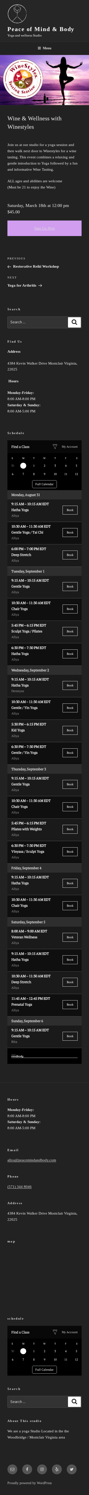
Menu (47, 48)
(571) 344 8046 (19, 1187)
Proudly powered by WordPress (29, 1483)
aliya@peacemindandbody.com (31, 1160)
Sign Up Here (44, 228)
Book (70, 510)
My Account (70, 446)
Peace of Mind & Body (40, 29)
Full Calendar (44, 484)
